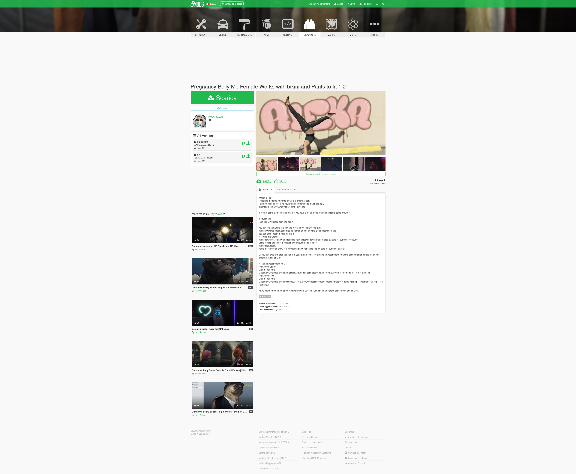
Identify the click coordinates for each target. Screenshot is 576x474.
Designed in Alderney (201, 430)
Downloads (267, 183)
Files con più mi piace (312, 442)
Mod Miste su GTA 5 (268, 468)
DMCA (348, 447)
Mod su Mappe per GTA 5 (271, 463)
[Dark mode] (377, 3)
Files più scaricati (310, 447)
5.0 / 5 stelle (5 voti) (378, 183)
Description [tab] (266, 189)
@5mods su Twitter (356, 452)
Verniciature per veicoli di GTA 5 (274, 442)
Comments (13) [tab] (288, 189)
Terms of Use (351, 442)
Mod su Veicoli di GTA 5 (270, 436)
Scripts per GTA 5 (267, 452)
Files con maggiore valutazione (316, 452)
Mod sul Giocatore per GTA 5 (272, 457)
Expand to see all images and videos (321, 174)
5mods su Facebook (357, 457)
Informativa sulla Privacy (356, 436)
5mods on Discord (356, 463)
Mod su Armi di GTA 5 (269, 447)
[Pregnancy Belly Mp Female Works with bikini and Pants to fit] (321, 123)
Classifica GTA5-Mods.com (314, 457)
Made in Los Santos (200, 433)
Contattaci (349, 431)
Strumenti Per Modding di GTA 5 (274, 431)
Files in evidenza (310, 436)
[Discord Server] (210, 120)
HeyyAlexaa (215, 116)
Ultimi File (306, 431)
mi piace (282, 183)
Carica (339, 3)
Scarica (225, 97)
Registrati (367, 3)
